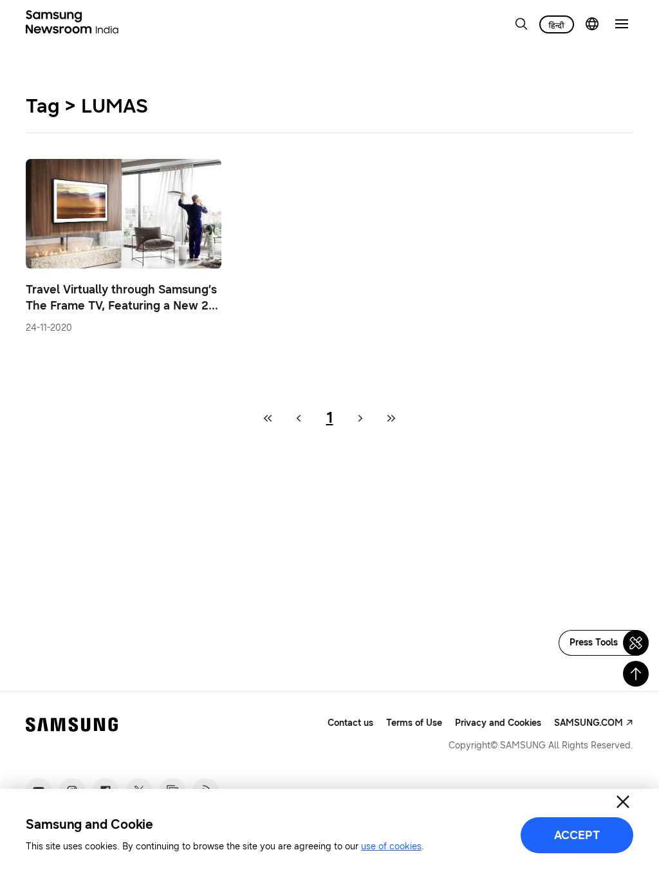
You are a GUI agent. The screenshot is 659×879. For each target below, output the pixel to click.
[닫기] (623, 801)
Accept (577, 835)
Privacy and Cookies (498, 722)
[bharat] (556, 24)
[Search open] (521, 23)
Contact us (350, 722)
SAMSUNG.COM (588, 722)
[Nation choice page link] (592, 23)
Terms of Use (414, 722)
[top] (636, 674)
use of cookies (391, 846)
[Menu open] (621, 23)
